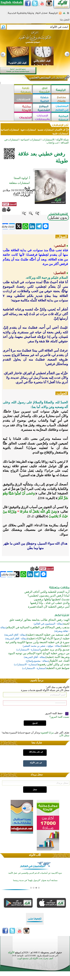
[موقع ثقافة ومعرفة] (23, 89)
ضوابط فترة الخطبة (57, 668)
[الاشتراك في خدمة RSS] (60, 14)
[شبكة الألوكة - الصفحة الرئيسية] (53, 14)
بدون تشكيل (58, 217)
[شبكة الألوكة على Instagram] (49, 3)
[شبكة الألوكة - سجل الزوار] (41, 14)
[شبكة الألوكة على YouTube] (42, 3)
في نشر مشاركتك (36, 752)
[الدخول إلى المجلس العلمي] (46, 78)
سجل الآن (64, 735)
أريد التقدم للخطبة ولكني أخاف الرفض (46, 591)
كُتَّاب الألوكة (35, 855)
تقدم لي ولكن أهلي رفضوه (53, 664)
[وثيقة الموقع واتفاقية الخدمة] (21, 14)
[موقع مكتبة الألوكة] (23, 108)
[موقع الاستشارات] (23, 98)
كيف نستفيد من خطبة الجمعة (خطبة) (47, 634)
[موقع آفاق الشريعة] (42, 89)
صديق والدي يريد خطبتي (55, 649)
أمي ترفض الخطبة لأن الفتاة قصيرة (48, 606)
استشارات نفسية (45, 129)
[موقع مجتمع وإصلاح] (60, 98)
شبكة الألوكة (62, 139)
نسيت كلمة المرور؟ (59, 716)
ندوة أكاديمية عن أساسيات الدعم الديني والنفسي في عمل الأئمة (35, 873)
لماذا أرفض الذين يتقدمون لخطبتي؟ (48, 595)
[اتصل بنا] (64, 21)
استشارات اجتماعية (10, 129)
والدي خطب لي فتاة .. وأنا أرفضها (49, 602)
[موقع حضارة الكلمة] (42, 98)
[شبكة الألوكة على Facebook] (28, 3)
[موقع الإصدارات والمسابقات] (42, 117)
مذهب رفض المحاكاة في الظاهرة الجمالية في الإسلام (38, 627)
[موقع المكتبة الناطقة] (60, 117)
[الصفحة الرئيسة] (68, 14)
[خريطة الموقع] (64, 14)
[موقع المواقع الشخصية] (42, 108)
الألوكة (11, 952)
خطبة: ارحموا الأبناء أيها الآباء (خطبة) (48, 638)
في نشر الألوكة (36, 763)
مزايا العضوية (47, 732)
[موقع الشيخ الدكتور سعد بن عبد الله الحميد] (35, 39)
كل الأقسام (60, 129)
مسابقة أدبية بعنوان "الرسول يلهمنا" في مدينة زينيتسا (35, 880)
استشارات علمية (60, 133)
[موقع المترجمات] (23, 117)
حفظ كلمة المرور (54, 713)
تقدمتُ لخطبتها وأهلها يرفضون (51, 599)
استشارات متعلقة (19, 182)
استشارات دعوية (28, 129)
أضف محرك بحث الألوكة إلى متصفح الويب (35, 958)
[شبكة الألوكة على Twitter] (35, 3)
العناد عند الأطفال (59, 660)
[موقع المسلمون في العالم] (60, 108)
